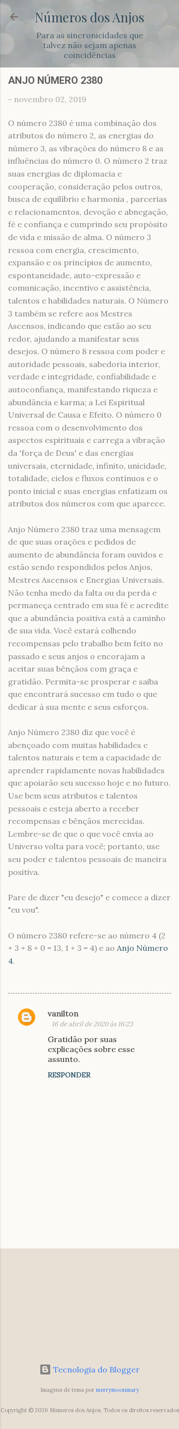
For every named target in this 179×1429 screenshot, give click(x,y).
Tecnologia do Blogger (95, 1369)
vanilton (63, 1013)
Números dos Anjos (89, 16)
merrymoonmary (117, 1389)
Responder (69, 1074)
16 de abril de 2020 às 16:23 (92, 1024)
